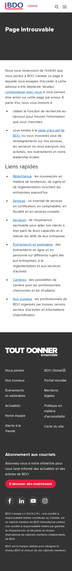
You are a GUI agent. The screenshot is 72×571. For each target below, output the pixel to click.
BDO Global (53, 370)
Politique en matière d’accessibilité (54, 411)
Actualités (12, 406)
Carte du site (54, 426)
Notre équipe (15, 415)
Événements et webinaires (33, 244)
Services (19, 201)
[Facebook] (9, 501)
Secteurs (19, 220)
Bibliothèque (22, 176)
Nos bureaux (22, 299)
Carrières (19, 280)
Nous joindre (14, 370)
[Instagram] (45, 501)
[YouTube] (33, 501)
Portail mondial (55, 380)
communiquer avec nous (24, 92)
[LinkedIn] (21, 501)
